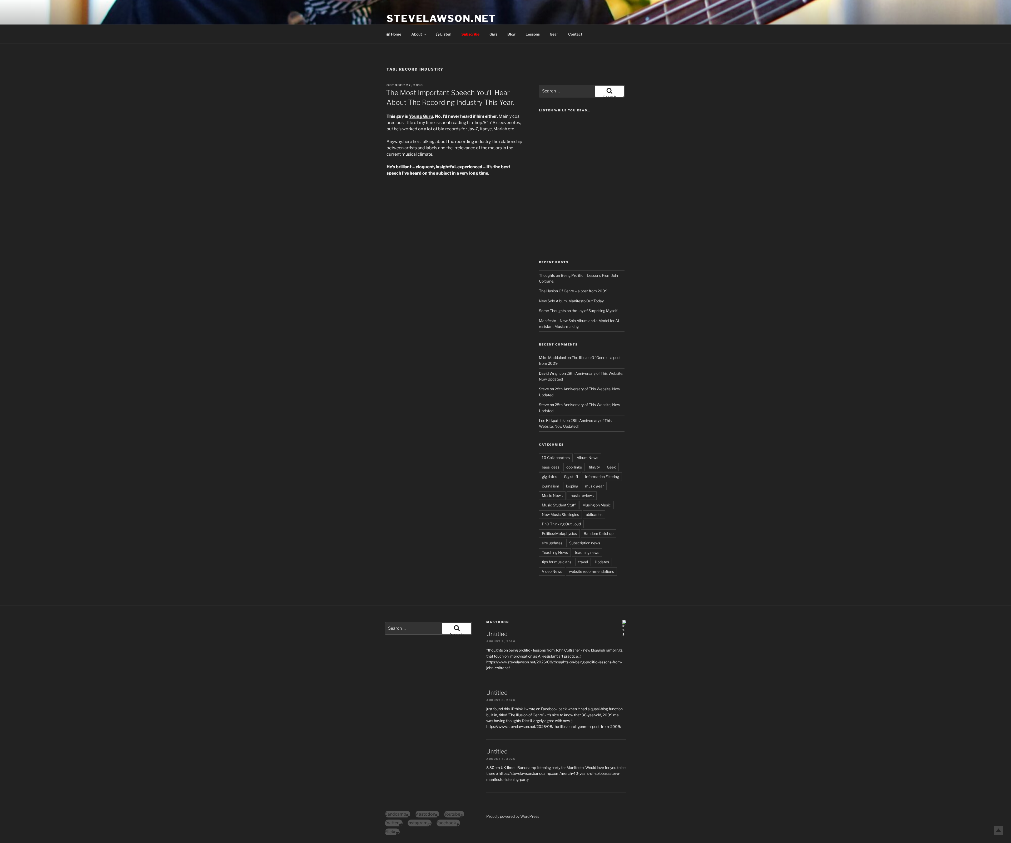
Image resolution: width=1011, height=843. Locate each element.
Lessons (533, 34)
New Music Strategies (560, 514)
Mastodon (497, 622)
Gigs (493, 34)
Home (395, 34)
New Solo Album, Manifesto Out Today (571, 301)
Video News (552, 571)
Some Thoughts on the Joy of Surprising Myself (578, 310)
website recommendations (591, 571)
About (416, 34)
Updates (602, 562)
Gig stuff (571, 476)
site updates (552, 543)
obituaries (594, 514)
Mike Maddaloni (552, 357)
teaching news (587, 552)
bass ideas (550, 467)
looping (572, 486)
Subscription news (584, 543)
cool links (574, 467)
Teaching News (555, 552)
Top (998, 830)
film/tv (594, 467)
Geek (611, 467)
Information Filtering (602, 476)
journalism (550, 486)
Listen (445, 34)
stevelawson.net (441, 18)
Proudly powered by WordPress (512, 816)
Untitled (497, 633)
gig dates (549, 476)
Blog (511, 34)
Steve (544, 389)
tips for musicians (556, 562)
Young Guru (421, 116)
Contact (575, 34)
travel (583, 562)
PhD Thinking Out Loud (561, 524)
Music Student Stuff (559, 505)
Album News (587, 457)
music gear (594, 486)
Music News (552, 495)
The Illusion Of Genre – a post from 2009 (573, 291)
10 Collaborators (556, 457)
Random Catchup (598, 533)
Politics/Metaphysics (559, 533)
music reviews (581, 495)
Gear (554, 34)
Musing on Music (596, 505)
